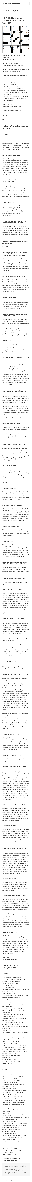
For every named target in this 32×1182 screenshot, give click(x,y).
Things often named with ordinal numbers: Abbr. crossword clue (15, 1172)
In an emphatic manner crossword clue (16, 1167)
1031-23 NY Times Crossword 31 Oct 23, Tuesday (13, 20)
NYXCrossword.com (11, 3)
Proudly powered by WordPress (9, 1180)
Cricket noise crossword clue (17, 1166)
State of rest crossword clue (11, 1171)
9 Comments (12, 1173)
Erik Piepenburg (20, 1165)
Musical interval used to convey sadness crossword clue (16, 1168)
